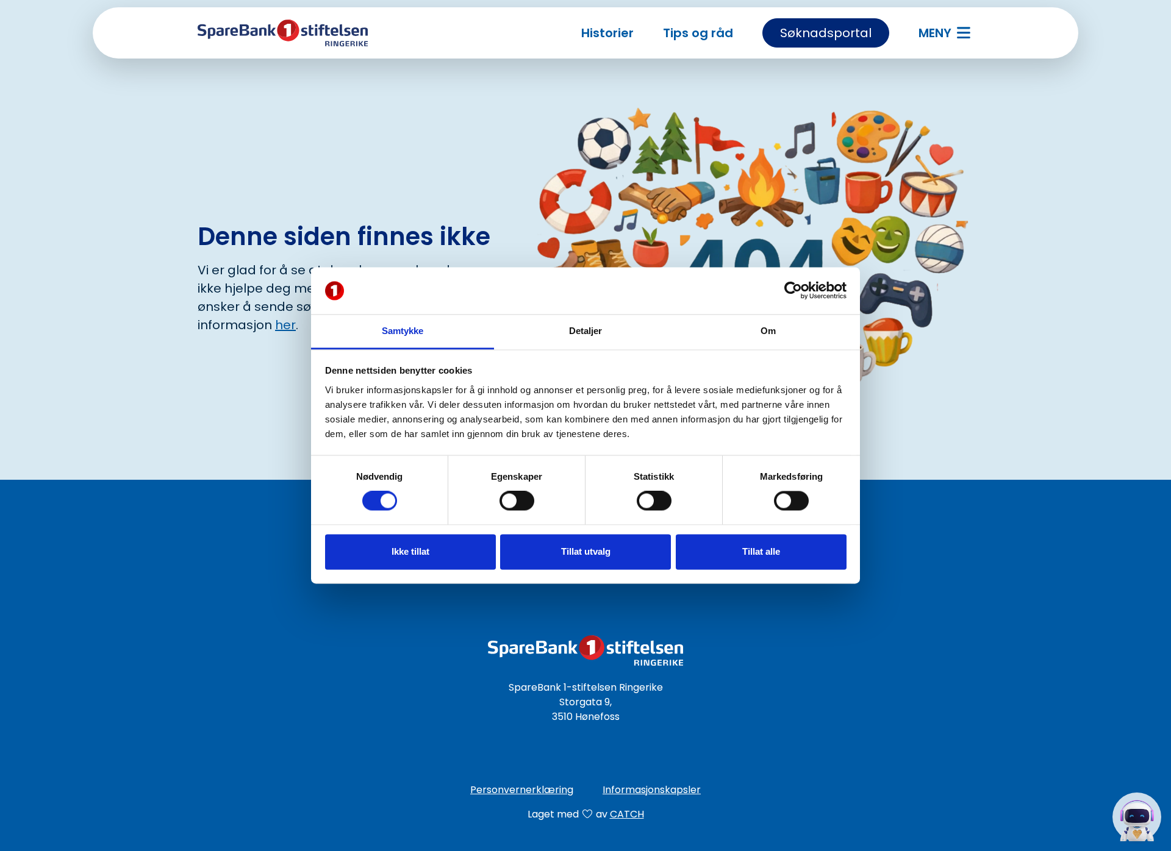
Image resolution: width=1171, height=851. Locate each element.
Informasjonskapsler (652, 790)
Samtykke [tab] (403, 331)
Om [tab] (768, 331)
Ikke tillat (410, 551)
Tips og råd (698, 32)
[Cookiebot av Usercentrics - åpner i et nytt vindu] (793, 291)
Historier (607, 32)
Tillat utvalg (586, 551)
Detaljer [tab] (586, 331)
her (285, 324)
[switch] (517, 501)
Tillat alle (761, 551)
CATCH (627, 814)
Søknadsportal (826, 32)
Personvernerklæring (521, 790)
